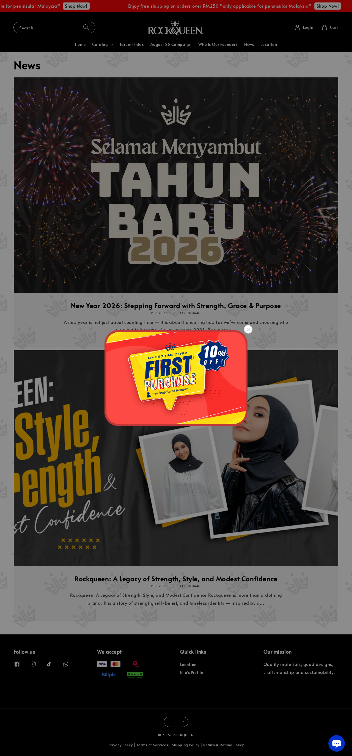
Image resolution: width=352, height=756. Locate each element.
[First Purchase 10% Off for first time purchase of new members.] (176, 378)
